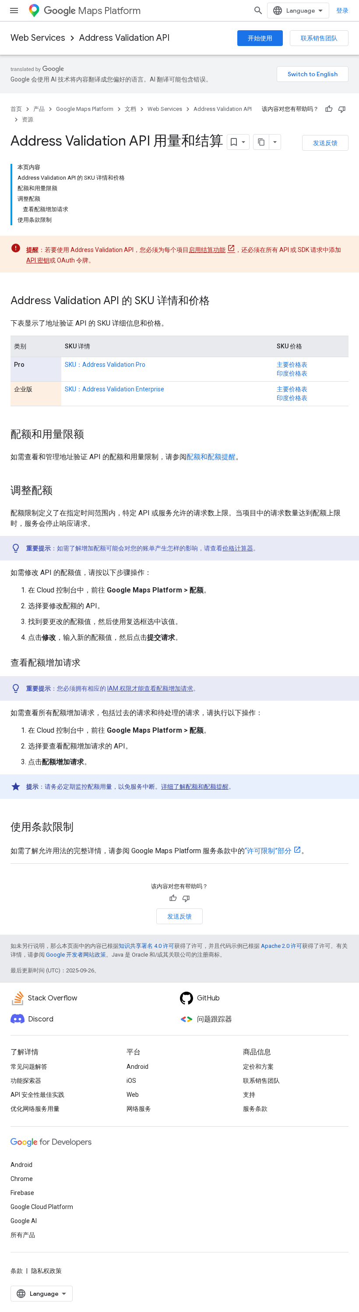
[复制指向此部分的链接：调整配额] (61, 491)
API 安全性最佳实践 (37, 1094)
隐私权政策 (46, 1270)
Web (133, 1094)
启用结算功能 (207, 249)
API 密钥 (37, 260)
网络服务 (139, 1108)
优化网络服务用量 (35, 1108)
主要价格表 (292, 364)
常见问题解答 (29, 1066)
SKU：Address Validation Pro (105, 364)
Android (137, 1066)
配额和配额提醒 (211, 457)
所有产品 (23, 1234)
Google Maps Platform (84, 109)
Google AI (24, 1220)
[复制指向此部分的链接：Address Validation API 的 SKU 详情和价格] (218, 301)
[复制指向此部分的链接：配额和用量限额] (93, 435)
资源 (27, 119)
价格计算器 (237, 548)
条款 (17, 1270)
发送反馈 (325, 143)
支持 (249, 1094)
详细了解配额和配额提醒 (195, 786)
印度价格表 (292, 373)
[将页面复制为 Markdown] (261, 142)
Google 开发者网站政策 (76, 954)
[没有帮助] (341, 109)
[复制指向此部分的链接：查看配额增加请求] (89, 663)
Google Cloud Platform (42, 1206)
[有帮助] (328, 109)
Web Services (38, 37)
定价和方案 (258, 1066)
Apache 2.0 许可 (281, 946)
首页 (16, 109)
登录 (342, 10)
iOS (131, 1080)
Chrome (22, 1178)
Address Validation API (124, 37)
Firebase (22, 1192)
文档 (130, 109)
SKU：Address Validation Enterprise (114, 389)
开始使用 (260, 38)
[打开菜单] (14, 10)
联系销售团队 (319, 38)
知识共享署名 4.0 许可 (146, 946)
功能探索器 (26, 1080)
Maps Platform (109, 11)
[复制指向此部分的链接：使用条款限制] (82, 828)
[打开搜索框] (258, 10)
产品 (39, 109)
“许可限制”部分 (268, 851)
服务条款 (255, 1108)
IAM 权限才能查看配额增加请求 (150, 688)
